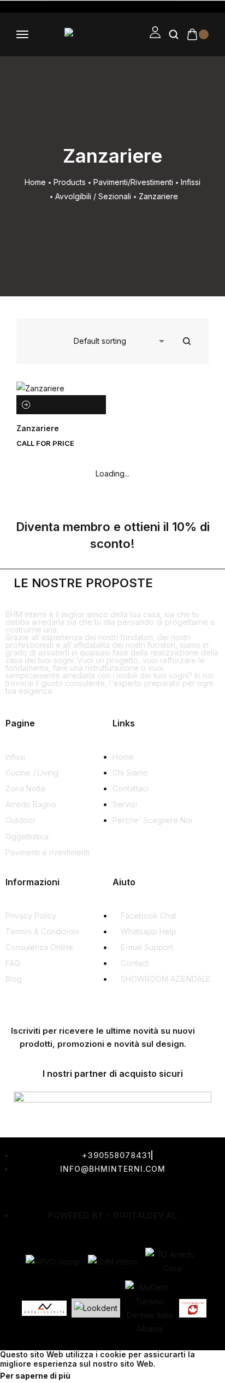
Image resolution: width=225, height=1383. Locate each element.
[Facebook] (32, 1192)
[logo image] (89, 34)
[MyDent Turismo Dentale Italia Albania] (149, 1308)
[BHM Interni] (112, 1261)
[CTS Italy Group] (192, 1308)
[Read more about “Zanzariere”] (26, 405)
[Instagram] (114, 1192)
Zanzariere (37, 428)
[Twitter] (73, 1192)
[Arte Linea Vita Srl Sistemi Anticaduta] (44, 1308)
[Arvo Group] (53, 1261)
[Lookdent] (96, 1308)
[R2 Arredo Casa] (173, 1261)
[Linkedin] (196, 1192)
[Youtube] (155, 1192)
